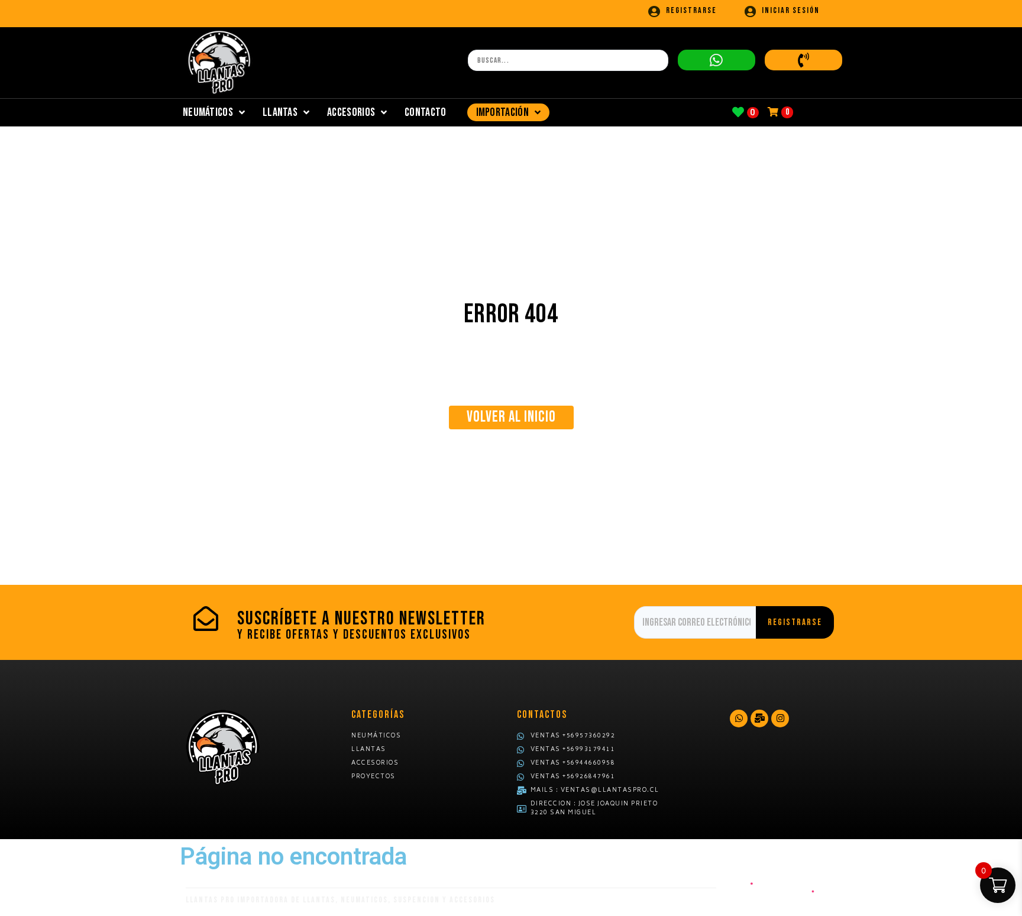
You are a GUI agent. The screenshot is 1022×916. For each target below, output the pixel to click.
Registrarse (691, 10)
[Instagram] (780, 718)
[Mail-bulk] (759, 718)
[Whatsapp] (739, 718)
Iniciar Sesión (791, 10)
